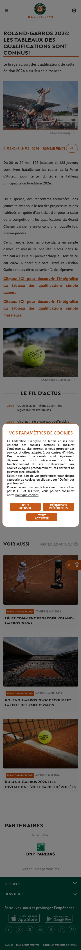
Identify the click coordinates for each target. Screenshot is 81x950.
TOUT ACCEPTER (42, 517)
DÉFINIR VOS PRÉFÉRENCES (58, 507)
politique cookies (26, 495)
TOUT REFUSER (25, 507)
